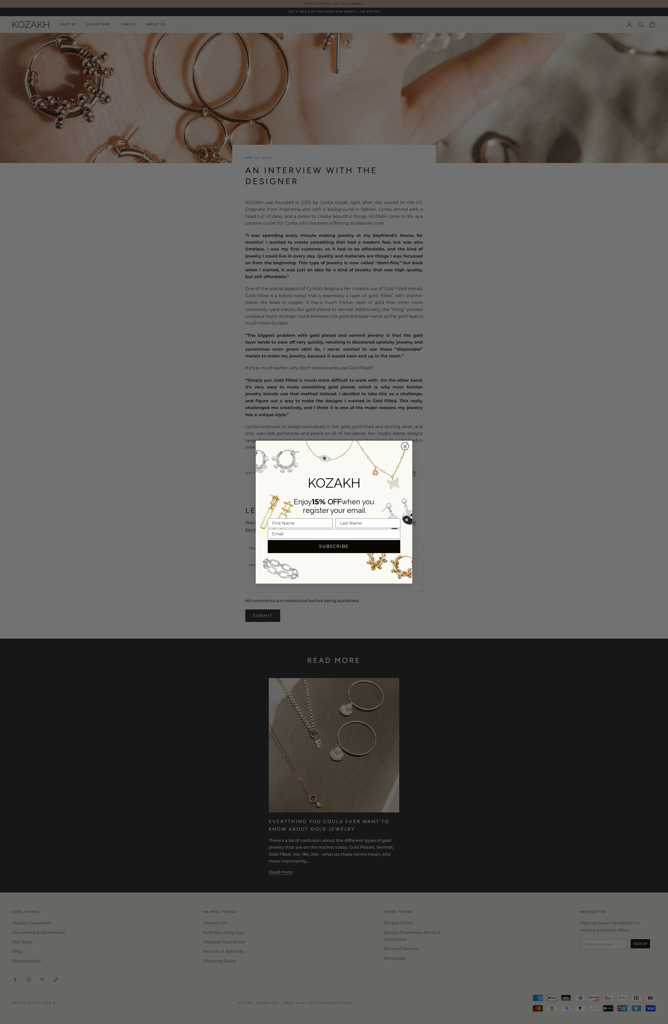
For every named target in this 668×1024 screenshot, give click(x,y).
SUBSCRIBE (334, 546)
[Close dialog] (405, 446)
